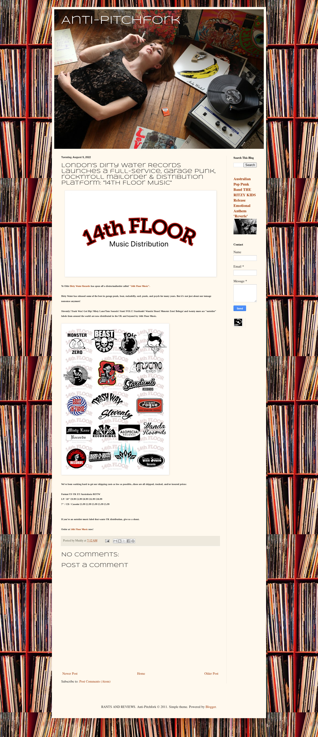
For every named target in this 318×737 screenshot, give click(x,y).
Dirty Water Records (80, 286)
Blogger (211, 706)
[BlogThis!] (119, 541)
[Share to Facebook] (128, 541)
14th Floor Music (79, 529)
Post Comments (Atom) (95, 681)
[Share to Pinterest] (133, 541)
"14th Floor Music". (139, 286)
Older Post (211, 673)
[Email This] (115, 541)
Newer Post (70, 673)
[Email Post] (107, 540)
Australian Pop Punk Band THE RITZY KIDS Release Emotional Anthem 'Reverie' (244, 197)
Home (141, 673)
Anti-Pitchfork (121, 20)
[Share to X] (124, 541)
